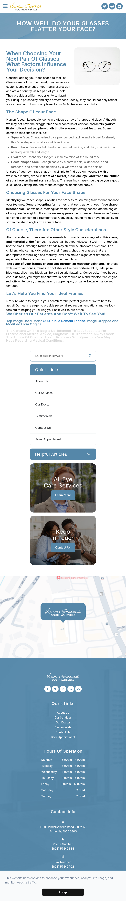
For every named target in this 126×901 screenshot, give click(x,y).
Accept (63, 892)
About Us (41, 381)
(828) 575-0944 (63, 848)
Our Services (43, 393)
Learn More (63, 495)
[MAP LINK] (8, 578)
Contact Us (43, 427)
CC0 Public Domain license (64, 321)
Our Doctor (43, 404)
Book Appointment (48, 439)
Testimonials (43, 416)
